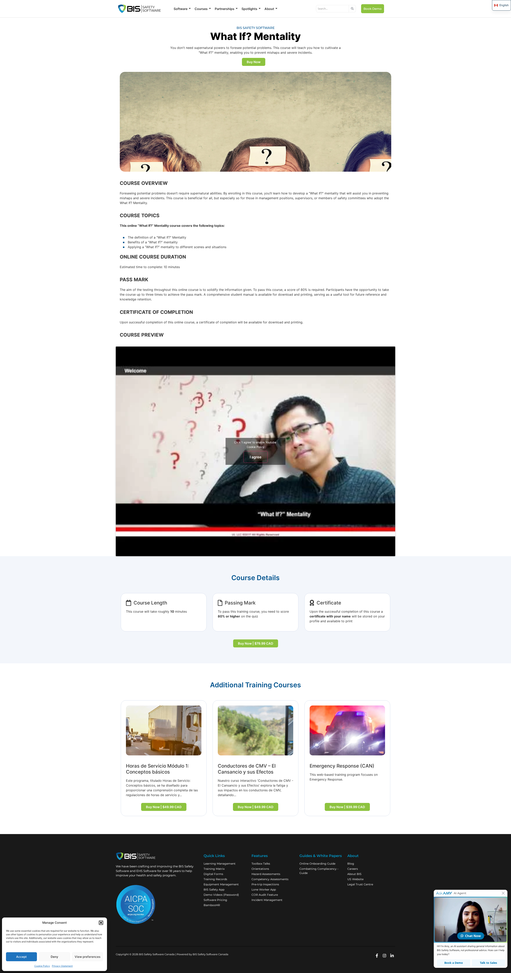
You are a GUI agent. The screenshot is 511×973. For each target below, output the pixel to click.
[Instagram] (384, 955)
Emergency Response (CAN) (342, 766)
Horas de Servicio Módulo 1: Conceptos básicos (157, 769)
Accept (21, 957)
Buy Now (253, 62)
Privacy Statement (62, 965)
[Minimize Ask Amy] (503, 893)
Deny (54, 957)
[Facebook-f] (376, 955)
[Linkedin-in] (392, 955)
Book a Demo (453, 963)
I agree (255, 457)
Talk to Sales (488, 963)
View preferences (87, 957)
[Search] (352, 9)
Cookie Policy (42, 965)
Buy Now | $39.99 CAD (347, 807)
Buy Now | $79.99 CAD (255, 643)
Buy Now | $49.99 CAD (164, 807)
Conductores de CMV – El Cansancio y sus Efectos (247, 769)
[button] (101, 923)
